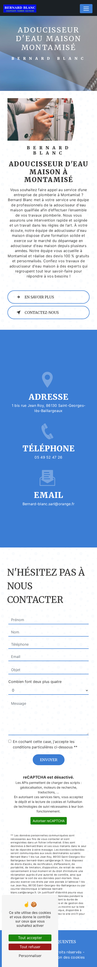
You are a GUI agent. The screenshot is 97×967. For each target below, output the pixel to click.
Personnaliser (30, 955)
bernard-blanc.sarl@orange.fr (49, 504)
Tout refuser (30, 947)
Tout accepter (30, 937)
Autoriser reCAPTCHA (49, 821)
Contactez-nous (42, 312)
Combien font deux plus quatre (35, 681)
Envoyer (48, 759)
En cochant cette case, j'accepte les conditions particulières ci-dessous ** (45, 744)
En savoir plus (39, 297)
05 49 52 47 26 (48, 457)
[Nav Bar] (86, 8)
